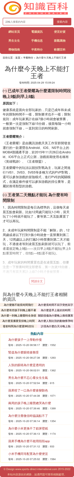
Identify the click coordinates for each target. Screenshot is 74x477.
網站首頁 (14, 31)
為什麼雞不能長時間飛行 (18, 305)
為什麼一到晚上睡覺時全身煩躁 (18, 317)
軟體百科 (60, 49)
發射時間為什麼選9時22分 (18, 326)
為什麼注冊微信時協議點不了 (28, 415)
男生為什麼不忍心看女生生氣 (28, 377)
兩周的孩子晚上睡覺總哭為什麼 (29, 403)
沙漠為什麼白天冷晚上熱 (55, 326)
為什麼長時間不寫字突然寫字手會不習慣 (55, 306)
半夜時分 (37, 49)
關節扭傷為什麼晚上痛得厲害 (55, 315)
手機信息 (37, 40)
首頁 (17, 57)
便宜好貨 (60, 31)
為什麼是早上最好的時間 (55, 310)
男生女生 (14, 40)
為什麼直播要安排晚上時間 (18, 321)
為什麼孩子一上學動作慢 (25, 339)
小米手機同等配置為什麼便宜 (28, 453)
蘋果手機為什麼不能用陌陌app (29, 441)
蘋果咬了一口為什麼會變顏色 (28, 390)
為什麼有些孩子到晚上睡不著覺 (18, 311)
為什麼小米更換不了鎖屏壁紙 (28, 428)
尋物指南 (14, 49)
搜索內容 (62, 21)
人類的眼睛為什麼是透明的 (26, 365)
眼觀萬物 (60, 40)
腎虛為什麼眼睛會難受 (23, 352)
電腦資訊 (37, 31)
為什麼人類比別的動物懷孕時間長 (55, 322)
